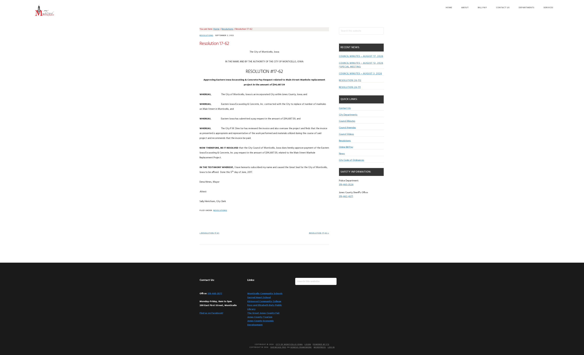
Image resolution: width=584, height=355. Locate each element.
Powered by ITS (321, 344)
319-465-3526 (346, 185)
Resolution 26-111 (350, 87)
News (342, 154)
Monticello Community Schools (264, 294)
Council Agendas (347, 128)
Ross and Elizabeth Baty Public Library (264, 307)
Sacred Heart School (259, 298)
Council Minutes (347, 121)
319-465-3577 (215, 294)
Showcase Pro (278, 347)
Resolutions (206, 35)
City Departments (348, 115)
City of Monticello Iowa (44, 10)
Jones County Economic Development (260, 323)
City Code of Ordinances (351, 160)
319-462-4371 (346, 197)
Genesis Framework (301, 347)
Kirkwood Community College (264, 302)
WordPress (320, 347)
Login (308, 344)
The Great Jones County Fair (263, 313)
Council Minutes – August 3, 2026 (360, 74)
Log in (331, 347)
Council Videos (346, 134)
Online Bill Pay (346, 147)
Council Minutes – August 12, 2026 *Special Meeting (361, 65)
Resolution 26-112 (350, 80)
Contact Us (345, 108)
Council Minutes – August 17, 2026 (361, 56)
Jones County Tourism (259, 317)
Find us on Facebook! (211, 313)
